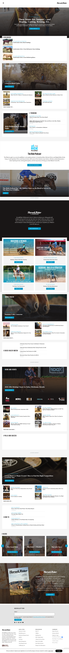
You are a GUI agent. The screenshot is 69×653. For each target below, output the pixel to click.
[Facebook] (14, 622)
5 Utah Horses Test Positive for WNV (28, 351)
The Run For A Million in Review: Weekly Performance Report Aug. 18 (52, 424)
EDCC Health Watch (39, 637)
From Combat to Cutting (16, 496)
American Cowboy (22, 631)
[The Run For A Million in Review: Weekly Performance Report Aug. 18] (38, 424)
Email (16, 611)
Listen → (5, 193)
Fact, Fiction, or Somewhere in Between (38, 127)
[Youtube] (22, 622)
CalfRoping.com (22, 645)
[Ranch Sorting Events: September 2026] (6, 409)
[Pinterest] (18, 622)
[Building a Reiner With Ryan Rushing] (18, 247)
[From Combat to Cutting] (6, 496)
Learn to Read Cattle (12, 83)
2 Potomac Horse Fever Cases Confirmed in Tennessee (32, 343)
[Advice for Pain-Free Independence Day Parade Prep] (6, 488)
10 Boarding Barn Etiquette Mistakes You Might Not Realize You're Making (53, 497)
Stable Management (22, 641)
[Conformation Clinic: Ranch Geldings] (8, 42)
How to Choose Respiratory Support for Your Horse (21, 333)
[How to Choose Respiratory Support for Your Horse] (6, 333)
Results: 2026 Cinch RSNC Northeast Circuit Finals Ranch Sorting (20, 424)
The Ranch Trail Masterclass (19, 286)
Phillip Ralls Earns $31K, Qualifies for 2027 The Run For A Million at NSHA (53, 409)
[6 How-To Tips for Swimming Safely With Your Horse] (38, 488)
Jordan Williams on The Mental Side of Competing (22, 519)
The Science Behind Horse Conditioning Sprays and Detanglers (53, 326)
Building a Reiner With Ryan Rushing (18, 259)
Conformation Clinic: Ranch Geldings (21, 42)
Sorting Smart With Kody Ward (50, 259)
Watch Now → (18, 262)
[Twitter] (20, 622)
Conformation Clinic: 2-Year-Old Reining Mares (24, 57)
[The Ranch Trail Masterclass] (18, 274)
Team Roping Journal (23, 643)
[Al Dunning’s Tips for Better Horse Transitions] (6, 102)
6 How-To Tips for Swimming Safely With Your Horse (53, 489)
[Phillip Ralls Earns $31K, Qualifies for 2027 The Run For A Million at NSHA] (38, 409)
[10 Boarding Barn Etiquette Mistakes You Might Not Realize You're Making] (38, 496)
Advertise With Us (55, 633)
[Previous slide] (2, 546)
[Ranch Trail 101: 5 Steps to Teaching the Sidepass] (6, 94)
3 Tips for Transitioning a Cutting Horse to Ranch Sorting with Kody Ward (27, 525)
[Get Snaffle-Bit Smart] (38, 102)
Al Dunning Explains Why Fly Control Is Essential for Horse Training (54, 333)
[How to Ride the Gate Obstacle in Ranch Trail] (38, 94)
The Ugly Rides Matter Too (17, 514)
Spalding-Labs (38, 635)
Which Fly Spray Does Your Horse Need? (39, 117)
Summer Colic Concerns (13, 314)
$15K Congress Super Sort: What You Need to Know (53, 417)
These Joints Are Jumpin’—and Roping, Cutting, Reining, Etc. (34, 20)
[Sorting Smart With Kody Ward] (50, 247)
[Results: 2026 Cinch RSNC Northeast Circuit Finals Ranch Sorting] (6, 424)
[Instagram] (16, 622)
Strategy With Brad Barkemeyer (50, 286)
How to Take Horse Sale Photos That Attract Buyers (22, 508)
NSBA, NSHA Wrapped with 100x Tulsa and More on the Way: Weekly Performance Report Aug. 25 (45, 121)
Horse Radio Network (39, 643)
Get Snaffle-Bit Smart (47, 102)
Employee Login (55, 635)
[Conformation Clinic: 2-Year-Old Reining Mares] (8, 57)
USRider (37, 633)
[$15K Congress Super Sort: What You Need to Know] (38, 416)
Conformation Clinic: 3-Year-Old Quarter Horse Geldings (26, 49)
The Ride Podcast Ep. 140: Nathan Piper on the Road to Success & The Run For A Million (27, 189)
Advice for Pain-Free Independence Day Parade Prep (21, 489)
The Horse (21, 639)
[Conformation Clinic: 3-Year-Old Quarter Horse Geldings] (8, 49)
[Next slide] (66, 546)
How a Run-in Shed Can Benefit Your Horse (39, 132)
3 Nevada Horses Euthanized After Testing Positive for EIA (33, 347)
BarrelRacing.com (22, 633)
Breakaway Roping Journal (24, 635)
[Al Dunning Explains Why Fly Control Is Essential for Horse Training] (38, 333)
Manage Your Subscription (40, 645)
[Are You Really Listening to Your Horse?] (6, 325)
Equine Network (55, 631)
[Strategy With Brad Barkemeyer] (50, 274)
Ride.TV (37, 631)
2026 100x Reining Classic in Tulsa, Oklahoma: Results (25, 387)
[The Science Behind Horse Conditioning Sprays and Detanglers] (38, 325)
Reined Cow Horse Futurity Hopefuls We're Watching (20, 417)
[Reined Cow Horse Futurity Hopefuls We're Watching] (6, 416)
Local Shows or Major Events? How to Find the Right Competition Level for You (29, 476)
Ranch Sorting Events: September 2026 (19, 409)
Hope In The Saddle (39, 641)
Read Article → (34, 28)
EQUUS (20, 637)
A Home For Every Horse (40, 639)
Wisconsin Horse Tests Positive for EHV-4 (29, 355)
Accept (58, 651)
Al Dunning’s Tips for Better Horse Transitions (21, 102)
